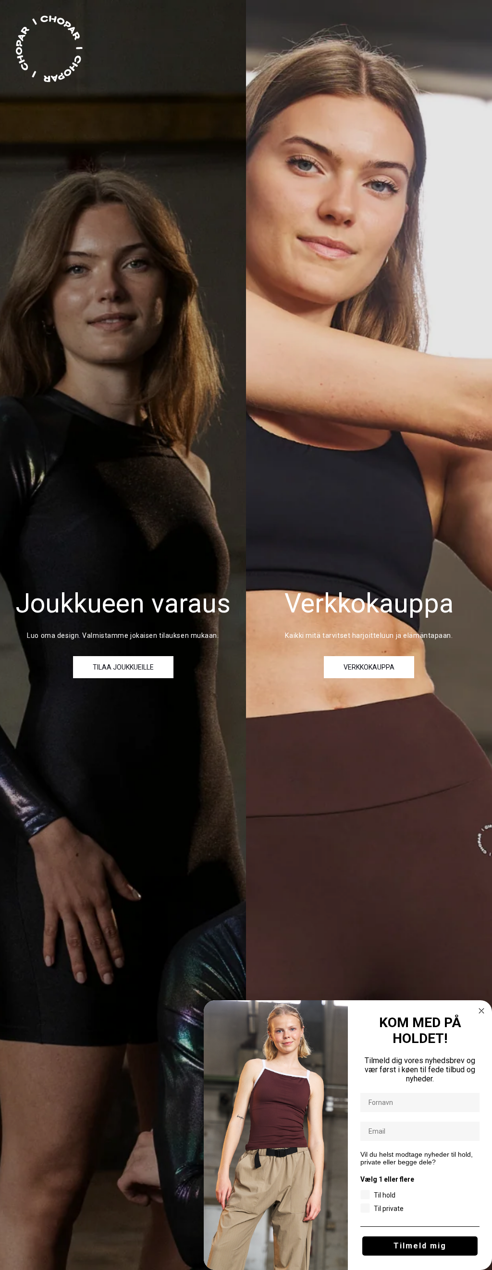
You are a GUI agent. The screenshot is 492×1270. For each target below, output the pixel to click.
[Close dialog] (481, 1011)
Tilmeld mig (420, 1245)
